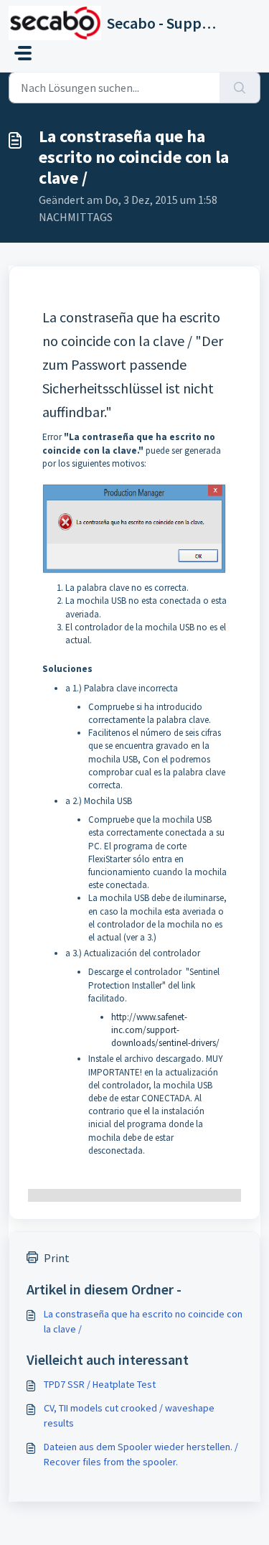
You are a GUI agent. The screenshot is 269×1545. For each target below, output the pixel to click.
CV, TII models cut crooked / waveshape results (129, 1415)
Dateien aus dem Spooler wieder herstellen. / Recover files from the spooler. (141, 1454)
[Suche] (240, 87)
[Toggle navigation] (23, 53)
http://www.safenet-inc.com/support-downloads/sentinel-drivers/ (165, 1030)
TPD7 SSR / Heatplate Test (100, 1384)
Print (57, 1258)
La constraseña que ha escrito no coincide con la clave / (143, 1321)
